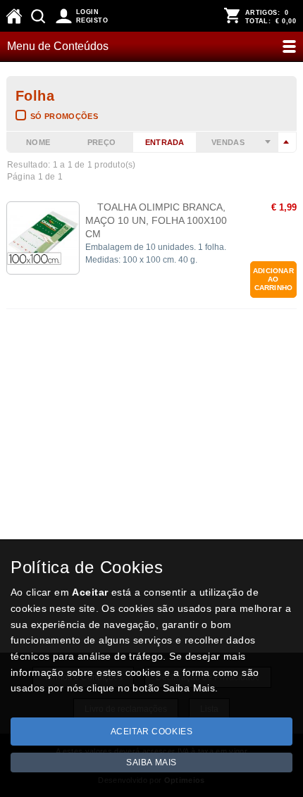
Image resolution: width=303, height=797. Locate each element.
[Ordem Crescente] (269, 142)
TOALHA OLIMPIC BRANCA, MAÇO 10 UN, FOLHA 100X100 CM (156, 220)
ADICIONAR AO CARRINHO (273, 279)
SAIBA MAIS (151, 762)
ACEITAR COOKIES (152, 731)
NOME (38, 142)
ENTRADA (165, 142)
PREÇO (101, 142)
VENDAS (228, 142)
